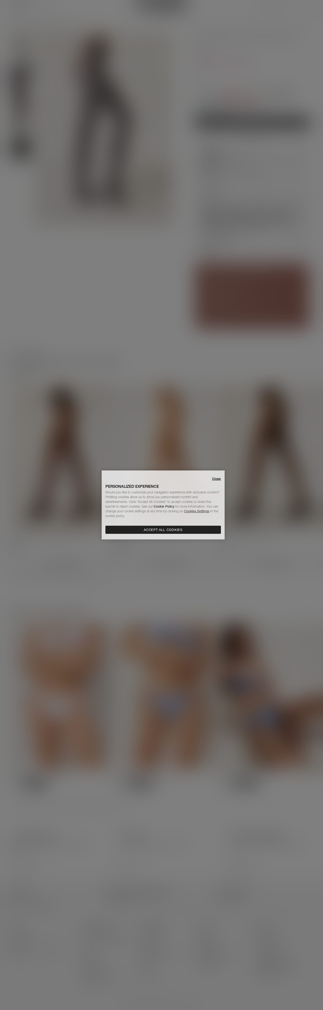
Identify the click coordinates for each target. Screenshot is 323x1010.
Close (216, 479)
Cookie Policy (164, 506)
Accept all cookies (163, 530)
